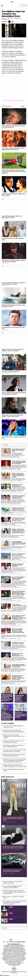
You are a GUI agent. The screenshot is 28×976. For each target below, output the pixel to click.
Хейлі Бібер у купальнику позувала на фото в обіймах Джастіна (18, 497)
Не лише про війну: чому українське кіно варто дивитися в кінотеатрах (18, 509)
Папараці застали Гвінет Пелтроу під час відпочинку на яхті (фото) (13, 847)
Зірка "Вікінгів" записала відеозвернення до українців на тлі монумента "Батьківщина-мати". (19, 617)
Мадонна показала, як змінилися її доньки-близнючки (18, 565)
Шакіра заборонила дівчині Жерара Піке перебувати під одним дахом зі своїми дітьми (7, 715)
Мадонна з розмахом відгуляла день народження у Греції (17, 654)
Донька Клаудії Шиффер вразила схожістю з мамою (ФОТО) (18, 578)
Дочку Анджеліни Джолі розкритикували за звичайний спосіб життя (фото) (17, 908)
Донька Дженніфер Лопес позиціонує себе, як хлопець (16, 915)
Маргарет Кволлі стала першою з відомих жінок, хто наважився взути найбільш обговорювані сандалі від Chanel (13, 531)
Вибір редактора (7, 777)
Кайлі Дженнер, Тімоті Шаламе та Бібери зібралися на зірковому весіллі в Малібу (18, 677)
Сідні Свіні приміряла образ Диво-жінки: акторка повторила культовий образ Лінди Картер (12, 631)
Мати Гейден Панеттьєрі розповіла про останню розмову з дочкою (18, 519)
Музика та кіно (20, 480)
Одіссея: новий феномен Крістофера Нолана (18, 554)
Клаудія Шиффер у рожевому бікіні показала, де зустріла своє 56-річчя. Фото (19, 543)
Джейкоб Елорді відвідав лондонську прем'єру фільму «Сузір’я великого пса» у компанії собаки (18, 593)
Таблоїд (3, 18)
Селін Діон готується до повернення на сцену (18, 643)
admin (9, 514)
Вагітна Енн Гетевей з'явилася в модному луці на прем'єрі (20, 715)
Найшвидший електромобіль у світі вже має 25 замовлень (12, 870)
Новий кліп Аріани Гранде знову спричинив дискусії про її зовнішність (18, 462)
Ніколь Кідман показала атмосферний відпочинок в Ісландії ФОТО (19, 666)
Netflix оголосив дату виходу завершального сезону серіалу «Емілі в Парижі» (18, 475)
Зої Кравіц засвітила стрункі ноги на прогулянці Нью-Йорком (18, 486)
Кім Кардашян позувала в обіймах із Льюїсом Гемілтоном (19, 698)
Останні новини (7, 723)
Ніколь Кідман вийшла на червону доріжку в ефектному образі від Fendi (13, 819)
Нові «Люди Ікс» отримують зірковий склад (19, 605)
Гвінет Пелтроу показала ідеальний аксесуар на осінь (18, 450)
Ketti (9, 457)
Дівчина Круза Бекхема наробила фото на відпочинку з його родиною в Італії (18, 920)
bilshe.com (12, 941)
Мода (18, 457)
